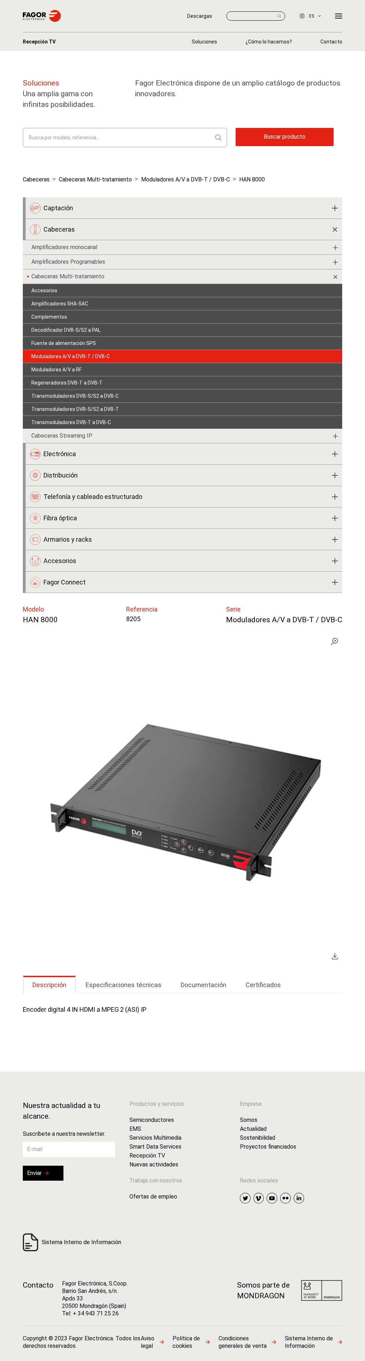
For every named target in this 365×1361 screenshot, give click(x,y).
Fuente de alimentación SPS (63, 343)
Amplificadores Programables (68, 261)
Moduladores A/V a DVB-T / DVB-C (185, 179)
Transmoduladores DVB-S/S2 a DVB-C (75, 396)
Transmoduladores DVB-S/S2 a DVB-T (75, 409)
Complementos (49, 317)
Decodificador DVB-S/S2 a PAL (66, 330)
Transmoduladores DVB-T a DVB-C (71, 422)
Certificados (263, 985)
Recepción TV (39, 42)
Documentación (203, 985)
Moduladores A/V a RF (56, 369)
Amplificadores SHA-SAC (59, 303)
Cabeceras (36, 179)
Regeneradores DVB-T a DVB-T (67, 383)
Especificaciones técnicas (123, 985)
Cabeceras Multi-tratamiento (95, 179)
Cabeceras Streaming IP (61, 435)
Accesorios (44, 290)
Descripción (49, 985)
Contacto (38, 1285)
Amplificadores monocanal (64, 247)
